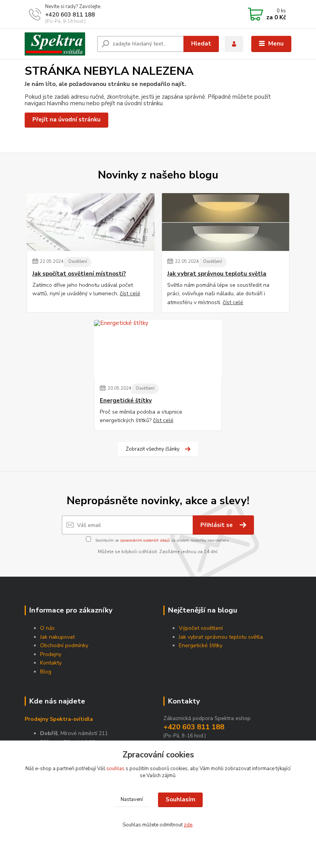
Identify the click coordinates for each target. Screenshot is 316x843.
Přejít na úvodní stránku (66, 119)
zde (188, 824)
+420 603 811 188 (70, 15)
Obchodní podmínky (64, 645)
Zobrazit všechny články (153, 449)
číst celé (130, 293)
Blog (45, 671)
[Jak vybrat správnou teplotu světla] (225, 222)
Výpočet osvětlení (201, 628)
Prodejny (50, 654)
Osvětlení (77, 261)
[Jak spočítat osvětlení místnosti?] (91, 222)
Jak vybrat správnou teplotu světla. (221, 637)
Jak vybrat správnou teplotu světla (216, 274)
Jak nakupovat (57, 637)
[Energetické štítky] (158, 349)
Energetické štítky (126, 400)
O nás (47, 628)
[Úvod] (58, 44)
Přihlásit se (217, 525)
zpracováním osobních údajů (145, 540)
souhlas (115, 768)
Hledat (201, 43)
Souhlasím (180, 799)
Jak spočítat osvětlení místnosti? (79, 274)
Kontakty (51, 662)
